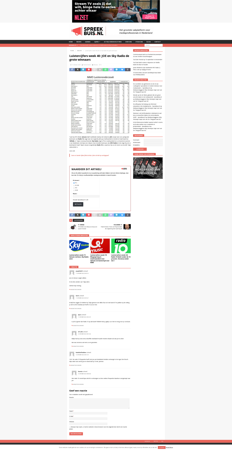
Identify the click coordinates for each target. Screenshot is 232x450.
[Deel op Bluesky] (122, 69)
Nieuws (78, 42)
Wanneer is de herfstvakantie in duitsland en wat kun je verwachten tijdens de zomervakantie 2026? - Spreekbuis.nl (147, 115)
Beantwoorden (76, 289)
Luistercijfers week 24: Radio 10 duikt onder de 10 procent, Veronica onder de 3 (120, 258)
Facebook (147, 441)
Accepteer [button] (161, 447)
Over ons (128, 42)
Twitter (156, 441)
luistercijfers (78, 220)
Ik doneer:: (76, 180)
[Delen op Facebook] (72, 69)
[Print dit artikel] (100, 69)
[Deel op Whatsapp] (105, 69)
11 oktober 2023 (76, 65)
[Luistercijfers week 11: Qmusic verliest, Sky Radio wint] (79, 246)
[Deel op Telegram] (116, 69)
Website (71, 421)
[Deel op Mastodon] (111, 69)
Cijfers (96, 42)
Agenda (87, 42)
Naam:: (75, 193)
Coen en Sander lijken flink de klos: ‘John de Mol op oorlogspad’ (90, 155)
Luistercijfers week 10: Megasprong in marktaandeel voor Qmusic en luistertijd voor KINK (99, 259)
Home (71, 42)
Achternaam (136, 142)
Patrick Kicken (87, 65)
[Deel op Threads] (127, 69)
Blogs (149, 42)
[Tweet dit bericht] (77, 69)
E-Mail (71, 416)
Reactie (71, 397)
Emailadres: (136, 145)
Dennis (80, 371)
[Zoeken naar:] (154, 45)
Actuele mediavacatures (113, 42)
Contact (157, 42)
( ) (100, 45)
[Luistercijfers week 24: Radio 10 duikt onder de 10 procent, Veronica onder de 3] (121, 246)
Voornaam (136, 140)
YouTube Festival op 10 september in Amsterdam (147, 59)
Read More (169, 447)
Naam (71, 411)
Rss (162, 441)
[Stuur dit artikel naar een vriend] (94, 69)
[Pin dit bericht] (89, 69)
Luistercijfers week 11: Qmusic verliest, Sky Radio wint (79, 257)
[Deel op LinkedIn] (83, 69)
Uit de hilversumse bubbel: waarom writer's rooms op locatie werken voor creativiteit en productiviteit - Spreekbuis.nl (148, 124)
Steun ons (139, 42)
